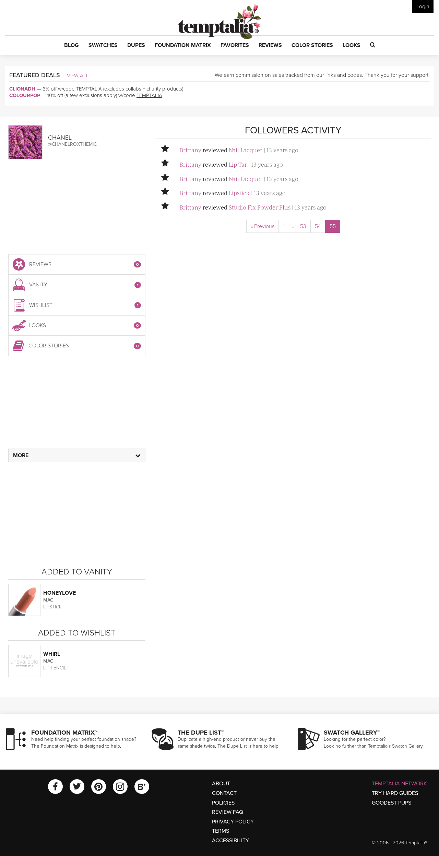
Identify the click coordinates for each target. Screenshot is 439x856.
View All (78, 75)
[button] (71, 46)
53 (303, 226)
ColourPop (24, 95)
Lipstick (239, 193)
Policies (223, 802)
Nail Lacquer (245, 150)
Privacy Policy (233, 821)
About (221, 783)
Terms (220, 831)
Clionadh (22, 89)
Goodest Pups (391, 802)
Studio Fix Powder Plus (259, 207)
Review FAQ (227, 812)
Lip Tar (238, 164)
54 (318, 226)
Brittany (190, 150)
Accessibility (230, 840)
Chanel (60, 137)
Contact (224, 793)
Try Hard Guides (395, 793)
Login (422, 6)
